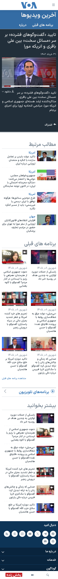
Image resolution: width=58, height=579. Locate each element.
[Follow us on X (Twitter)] (37, 534)
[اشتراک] (45, 541)
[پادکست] (53, 541)
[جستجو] (48, 575)
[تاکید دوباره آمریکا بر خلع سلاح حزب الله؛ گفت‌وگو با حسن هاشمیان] (14, 344)
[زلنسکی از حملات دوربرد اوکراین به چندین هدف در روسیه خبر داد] (43, 257)
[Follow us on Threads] (15, 534)
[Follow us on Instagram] (22, 534)
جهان (32, 217)
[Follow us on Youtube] (30, 534)
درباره (22, 25)
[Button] (50, 125)
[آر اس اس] (7, 534)
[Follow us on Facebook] (53, 534)
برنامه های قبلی (42, 25)
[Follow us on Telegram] (45, 534)
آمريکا (32, 153)
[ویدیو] (32, 575)
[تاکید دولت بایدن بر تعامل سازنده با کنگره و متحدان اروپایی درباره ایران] (46, 156)
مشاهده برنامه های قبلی (14, 378)
